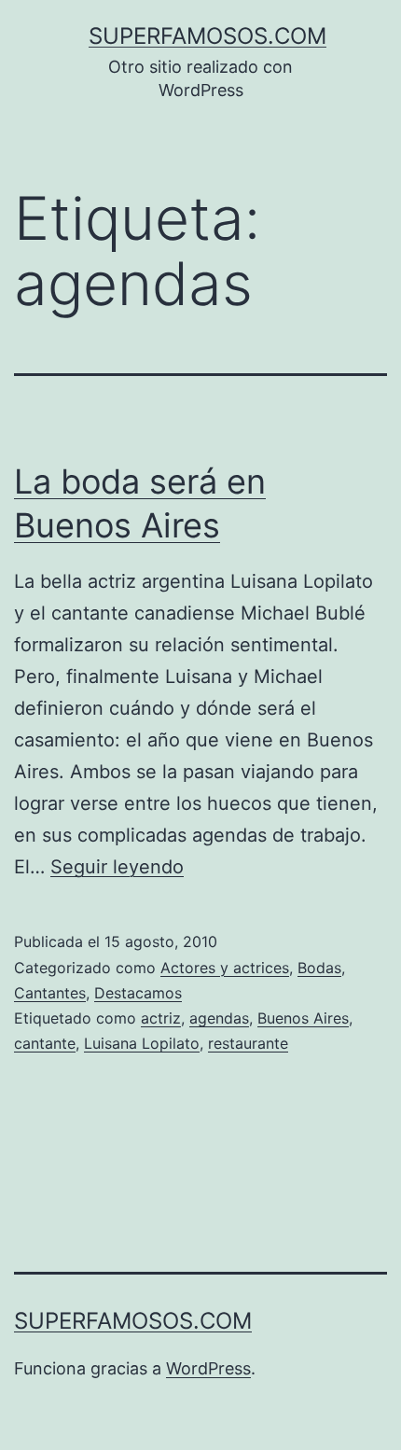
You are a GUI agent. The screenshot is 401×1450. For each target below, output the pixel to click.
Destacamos (138, 992)
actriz (161, 1018)
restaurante (248, 1043)
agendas (219, 1018)
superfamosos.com (207, 35)
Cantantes (50, 992)
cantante (45, 1043)
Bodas (319, 967)
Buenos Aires (303, 1018)
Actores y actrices (224, 967)
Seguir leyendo (117, 867)
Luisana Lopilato (142, 1043)
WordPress (208, 1368)
